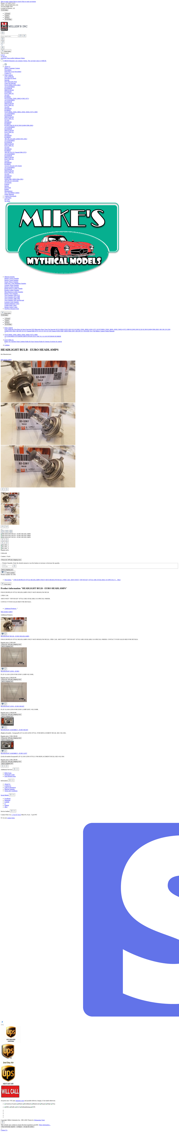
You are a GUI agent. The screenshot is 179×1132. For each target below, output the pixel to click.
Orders (23, 58)
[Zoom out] (2, 531)
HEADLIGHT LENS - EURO (10, 671)
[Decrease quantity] (4, 566)
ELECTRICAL (37, 336)
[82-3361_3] (38, 466)
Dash (18, 341)
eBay (6, 807)
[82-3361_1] (38, 382)
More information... (45, 1125)
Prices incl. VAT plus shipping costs (11, 559)
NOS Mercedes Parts (37, 329)
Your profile (10, 58)
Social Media (5, 795)
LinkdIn (6, 802)
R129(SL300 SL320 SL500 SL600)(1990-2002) (144, 329)
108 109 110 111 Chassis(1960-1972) (27, 331)
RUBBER (58, 336)
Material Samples (9, 789)
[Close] (1, 529)
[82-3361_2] (38, 424)
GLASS (44, 336)
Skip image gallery (6, 359)
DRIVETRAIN (28, 336)
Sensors (36, 341)
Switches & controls (56, 341)
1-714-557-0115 (16, 815)
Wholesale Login (9, 774)
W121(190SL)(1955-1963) (64, 329)
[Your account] (2, 47)
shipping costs (20, 1100)
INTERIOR (51, 336)
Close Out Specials (50, 329)
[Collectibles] (62, 275)
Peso (7, 17)
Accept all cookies (29, 1126)
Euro (7, 15)
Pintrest (6, 805)
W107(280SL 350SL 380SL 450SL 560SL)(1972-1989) (113, 329)
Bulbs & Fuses (29, 341)
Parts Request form (10, 776)
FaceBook (7, 798)
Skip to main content (7, 1)
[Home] (5, 65)
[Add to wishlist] (4, 633)
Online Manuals (109, 331)
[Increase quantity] (14, 566)
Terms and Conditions (10, 791)
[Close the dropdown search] (24, 35)
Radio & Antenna (44, 341)
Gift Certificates (9, 329)
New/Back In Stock (20, 329)
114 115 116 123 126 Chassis (47, 331)
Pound (7, 13)
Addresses (17, 58)
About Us (7, 784)
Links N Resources (10, 787)
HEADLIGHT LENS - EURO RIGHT (12, 706)
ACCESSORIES (9, 336)
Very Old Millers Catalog (97, 331)
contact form (11, 818)
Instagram (7, 800)
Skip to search (17, 1)
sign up (4, 56)
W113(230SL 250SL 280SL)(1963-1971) (84, 329)
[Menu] (2, 32)
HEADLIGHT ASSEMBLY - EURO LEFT (14, 753)
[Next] (7, 489)
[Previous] (2, 489)
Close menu (7, 51)
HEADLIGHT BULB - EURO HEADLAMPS (15, 636)
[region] (89, 455)
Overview (4, 58)
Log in (3, 55)
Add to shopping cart (7, 569)
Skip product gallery (7, 612)
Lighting (22, 341)
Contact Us (7, 786)
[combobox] (9, 36)
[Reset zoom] (7, 531)
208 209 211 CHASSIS (82, 331)
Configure (19, 1126)
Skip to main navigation (29, 1)
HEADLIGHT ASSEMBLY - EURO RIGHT (14, 730)
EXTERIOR (19, 336)
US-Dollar (8, 19)
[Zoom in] (11, 531)
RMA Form (7, 773)
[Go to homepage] (15, 30)
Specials (28, 329)
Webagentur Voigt (39, 1120)
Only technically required (8, 1126)
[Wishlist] (2, 45)
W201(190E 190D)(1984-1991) (65, 331)
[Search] (20, 35)
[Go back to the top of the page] (2, 1122)
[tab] (62, 580)
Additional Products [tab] (10, 608)
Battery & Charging (10, 341)
